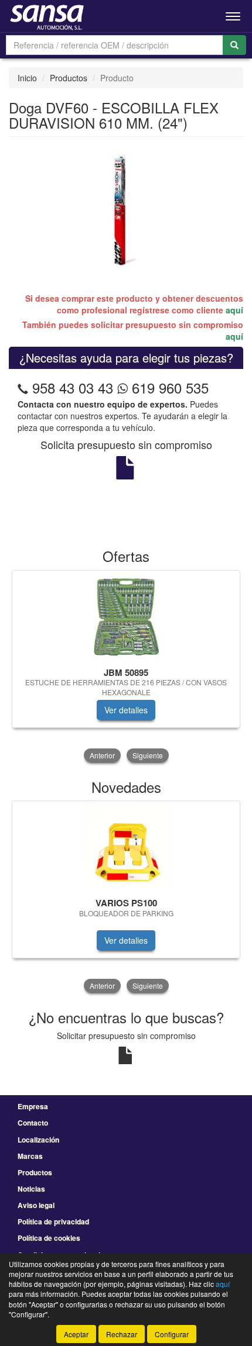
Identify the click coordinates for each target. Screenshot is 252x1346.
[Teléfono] (23, 387)
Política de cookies (49, 1238)
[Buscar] (234, 45)
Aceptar (76, 1334)
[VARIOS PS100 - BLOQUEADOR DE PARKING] (126, 847)
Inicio (27, 78)
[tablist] (126, 667)
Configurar (172, 1334)
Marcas (30, 1156)
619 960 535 (168, 387)
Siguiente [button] (147, 755)
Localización (38, 1139)
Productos (68, 78)
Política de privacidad (53, 1221)
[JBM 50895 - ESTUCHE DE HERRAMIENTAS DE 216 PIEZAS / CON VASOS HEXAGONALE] (126, 617)
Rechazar (121, 1334)
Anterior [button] (102, 755)
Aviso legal (36, 1205)
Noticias (31, 1188)
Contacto (33, 1122)
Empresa (33, 1106)
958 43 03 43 (72, 387)
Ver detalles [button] (126, 710)
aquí (234, 310)
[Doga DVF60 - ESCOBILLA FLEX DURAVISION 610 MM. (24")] (126, 210)
